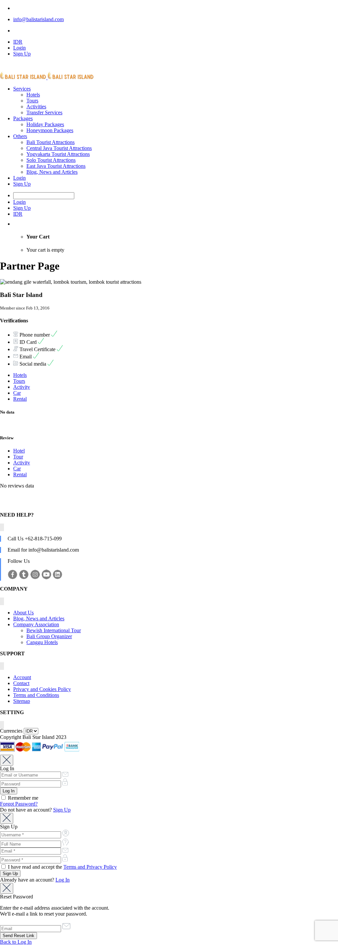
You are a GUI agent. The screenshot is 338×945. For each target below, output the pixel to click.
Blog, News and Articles (52, 172)
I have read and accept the (62, 867)
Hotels (33, 94)
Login (19, 48)
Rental (20, 399)
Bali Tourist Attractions (50, 142)
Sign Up (22, 53)
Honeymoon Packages (49, 130)
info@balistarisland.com (38, 19)
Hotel (19, 451)
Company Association (36, 624)
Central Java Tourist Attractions (59, 148)
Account (22, 677)
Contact (21, 683)
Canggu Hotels (42, 642)
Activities (36, 106)
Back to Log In (16, 942)
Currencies (11, 731)
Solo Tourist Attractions (51, 160)
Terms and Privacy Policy (90, 867)
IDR (17, 42)
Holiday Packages (45, 124)
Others (20, 136)
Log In (62, 880)
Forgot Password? (19, 804)
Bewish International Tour (53, 630)
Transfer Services (44, 112)
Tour (18, 456)
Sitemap (21, 701)
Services (22, 88)
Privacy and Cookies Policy (42, 689)
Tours (32, 100)
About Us (23, 612)
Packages (23, 118)
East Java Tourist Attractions (55, 166)
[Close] (6, 760)
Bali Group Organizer (49, 636)
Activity (21, 387)
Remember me (22, 798)
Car (17, 393)
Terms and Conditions (36, 695)
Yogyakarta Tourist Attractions (58, 154)
